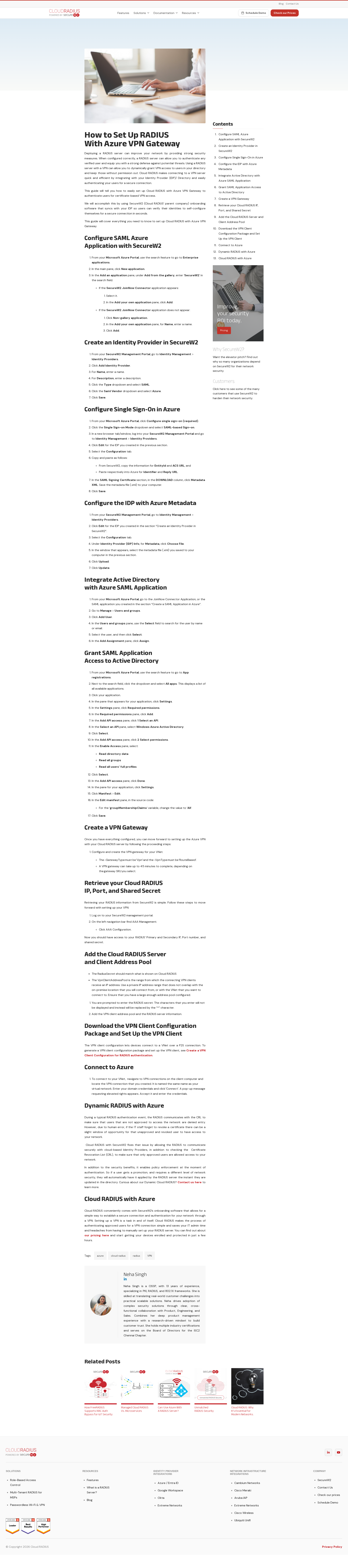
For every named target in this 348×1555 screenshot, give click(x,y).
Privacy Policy (332, 1547)
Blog (281, 3)
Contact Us (292, 3)
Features (123, 13)
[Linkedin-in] (328, 1452)
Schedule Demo (256, 13)
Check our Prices (285, 13)
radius (136, 1255)
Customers (224, 381)
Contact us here (190, 1182)
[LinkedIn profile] (162, 1279)
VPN (149, 1255)
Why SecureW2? (228, 349)
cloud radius (118, 1255)
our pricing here (96, 1235)
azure (100, 1255)
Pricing (224, 330)
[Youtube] (338, 1452)
